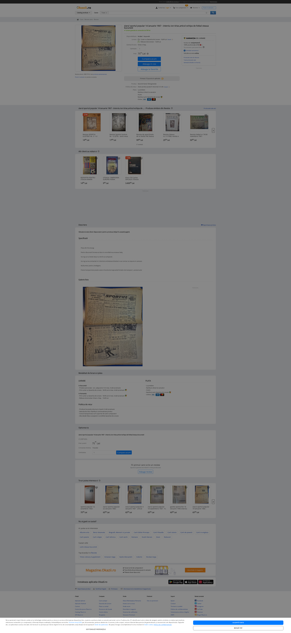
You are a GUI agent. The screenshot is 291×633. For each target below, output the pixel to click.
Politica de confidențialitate (163, 625)
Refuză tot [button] (238, 628)
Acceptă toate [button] (238, 623)
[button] (96, 628)
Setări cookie (148, 625)
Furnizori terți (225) (75, 622)
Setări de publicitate (101, 625)
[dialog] (145, 625)
